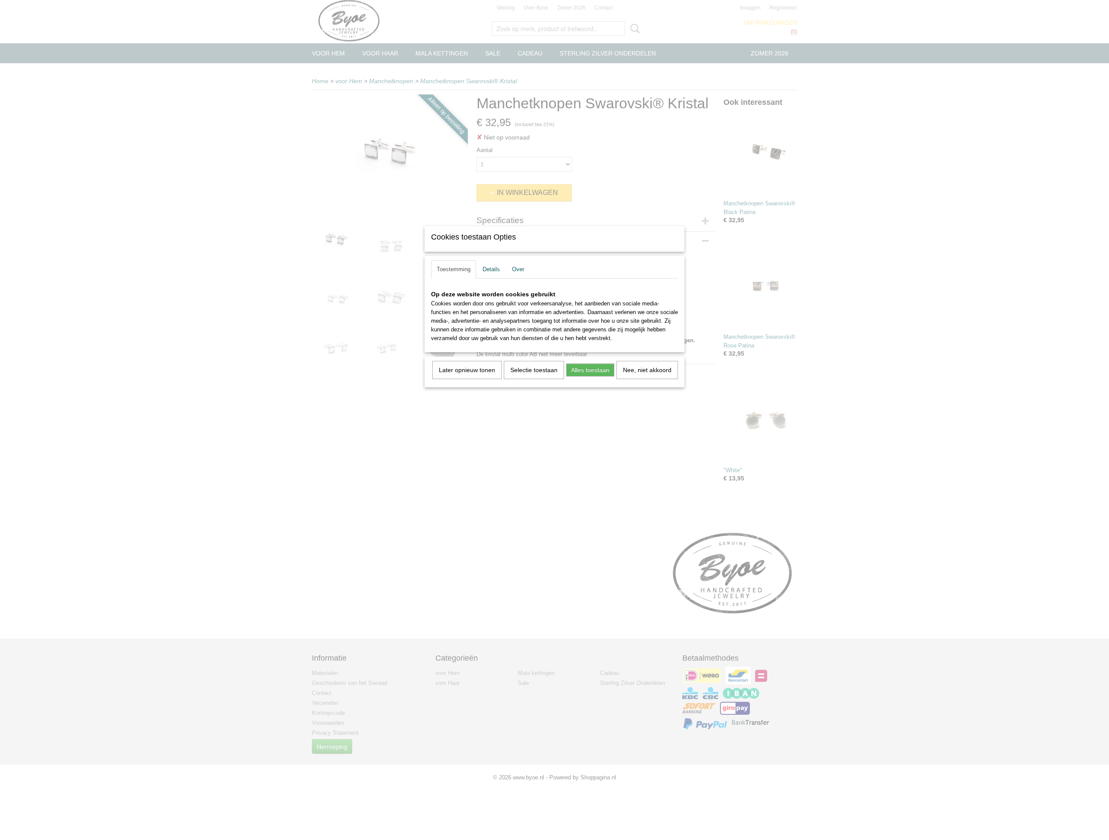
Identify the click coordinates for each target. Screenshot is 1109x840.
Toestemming (453, 269)
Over (518, 269)
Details (491, 269)
